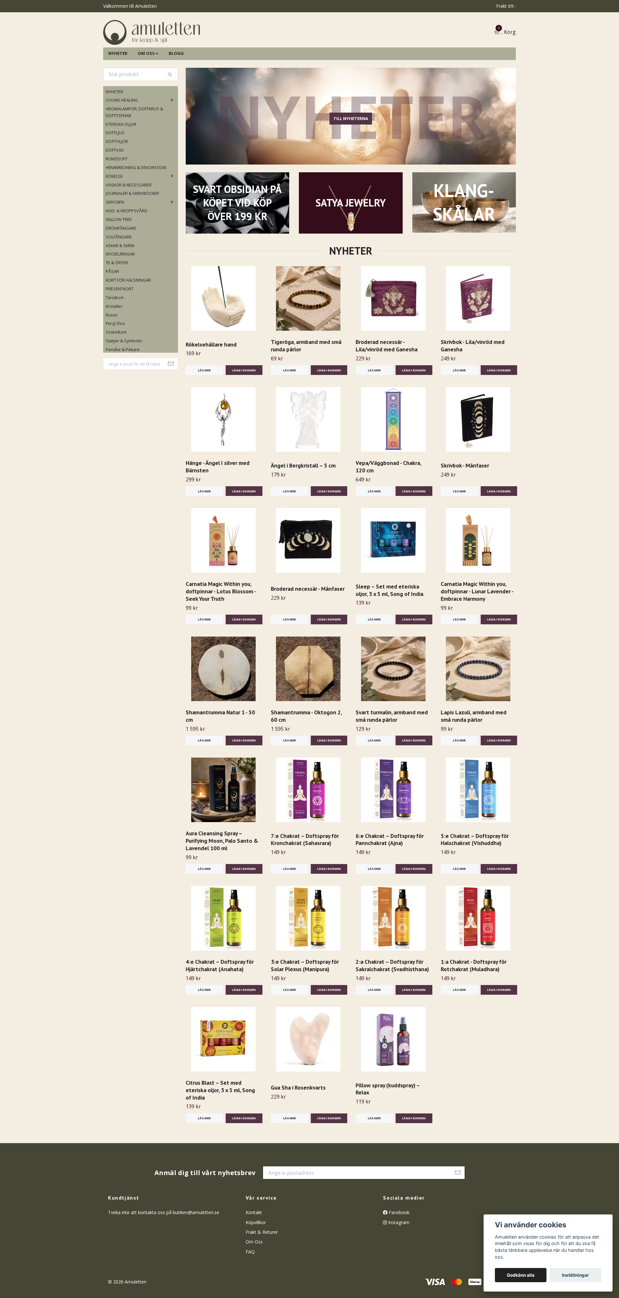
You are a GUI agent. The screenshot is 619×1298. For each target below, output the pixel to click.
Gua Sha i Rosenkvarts (298, 1120)
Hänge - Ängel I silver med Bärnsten (218, 499)
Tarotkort (114, 330)
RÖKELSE (114, 209)
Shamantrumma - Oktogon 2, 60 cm (306, 748)
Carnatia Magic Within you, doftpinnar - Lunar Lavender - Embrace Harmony (477, 624)
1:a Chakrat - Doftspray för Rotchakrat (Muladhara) (473, 998)
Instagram (398, 1255)
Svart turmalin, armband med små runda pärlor (392, 748)
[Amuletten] (216, 49)
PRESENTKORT (119, 322)
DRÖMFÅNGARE (121, 261)
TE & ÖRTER (117, 296)
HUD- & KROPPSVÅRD (126, 244)
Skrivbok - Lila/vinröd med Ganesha (473, 378)
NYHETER (117, 86)
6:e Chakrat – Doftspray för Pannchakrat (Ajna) (390, 872)
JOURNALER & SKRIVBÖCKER (132, 226)
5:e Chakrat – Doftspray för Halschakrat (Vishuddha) (475, 872)
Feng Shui (115, 356)
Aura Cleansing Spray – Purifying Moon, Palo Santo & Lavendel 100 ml (222, 873)
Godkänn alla (521, 1275)
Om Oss (254, 1275)
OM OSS (146, 86)
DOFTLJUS (115, 166)
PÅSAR (112, 304)
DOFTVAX (114, 183)
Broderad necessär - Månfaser (308, 622)
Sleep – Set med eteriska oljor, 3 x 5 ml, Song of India (389, 623)
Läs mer (204, 403)
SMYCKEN (115, 235)
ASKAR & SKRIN (120, 278)
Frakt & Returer (262, 1265)
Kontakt (254, 1245)
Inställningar (575, 1275)
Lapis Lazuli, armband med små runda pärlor (473, 748)
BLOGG (176, 86)
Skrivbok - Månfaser (465, 498)
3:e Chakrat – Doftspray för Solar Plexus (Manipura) (305, 998)
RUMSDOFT (117, 192)
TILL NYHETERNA (350, 152)
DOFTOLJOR (117, 174)
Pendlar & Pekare (123, 382)
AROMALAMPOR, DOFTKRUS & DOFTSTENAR (134, 145)
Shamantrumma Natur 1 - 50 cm (220, 748)
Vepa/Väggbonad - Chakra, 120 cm (388, 499)
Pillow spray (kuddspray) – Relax (388, 1121)
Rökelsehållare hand (211, 377)
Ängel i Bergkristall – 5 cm (303, 498)
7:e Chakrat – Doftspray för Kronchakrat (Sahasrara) (305, 872)
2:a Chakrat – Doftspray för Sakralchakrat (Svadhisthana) (392, 998)
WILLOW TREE (119, 252)
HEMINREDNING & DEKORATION (136, 200)
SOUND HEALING (122, 133)
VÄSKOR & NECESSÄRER (129, 218)
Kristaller (114, 339)
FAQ (250, 1285)
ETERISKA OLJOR (121, 157)
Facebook (398, 1245)
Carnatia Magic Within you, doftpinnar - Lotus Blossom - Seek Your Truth (221, 624)
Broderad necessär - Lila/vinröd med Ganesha (387, 378)
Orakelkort (116, 365)
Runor (112, 348)
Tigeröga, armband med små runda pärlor (306, 378)
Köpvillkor (256, 1255)
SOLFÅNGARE (119, 270)
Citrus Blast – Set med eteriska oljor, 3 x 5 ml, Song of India (220, 1123)
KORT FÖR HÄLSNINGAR (128, 313)
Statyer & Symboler (124, 374)
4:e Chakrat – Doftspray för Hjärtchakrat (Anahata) (220, 998)
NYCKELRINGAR (120, 287)
